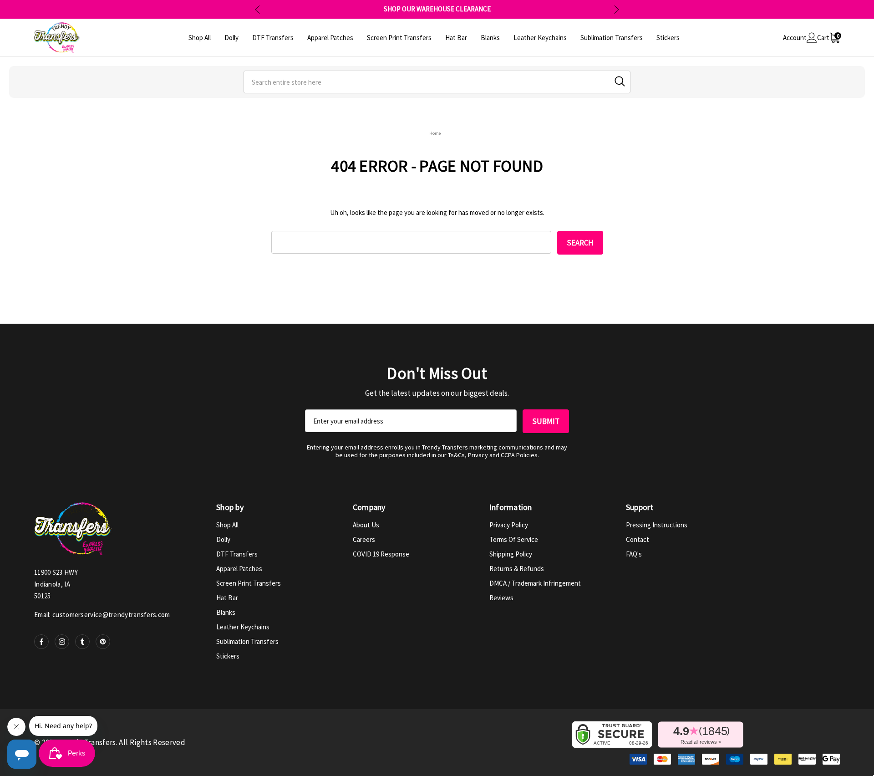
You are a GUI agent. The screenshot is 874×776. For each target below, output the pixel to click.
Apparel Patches (239, 568)
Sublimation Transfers (247, 641)
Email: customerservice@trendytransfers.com (102, 614)
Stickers (227, 656)
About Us (366, 525)
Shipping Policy (510, 554)
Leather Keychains (242, 627)
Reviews (501, 597)
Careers (364, 539)
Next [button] (616, 9)
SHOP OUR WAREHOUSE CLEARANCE (437, 9)
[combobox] (437, 82)
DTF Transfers (237, 554)
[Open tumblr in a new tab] (82, 641)
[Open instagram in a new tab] (62, 641)
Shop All (227, 525)
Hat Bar (227, 597)
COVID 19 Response (381, 554)
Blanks (225, 612)
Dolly (223, 539)
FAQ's (634, 554)
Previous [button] (257, 9)
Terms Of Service (513, 539)
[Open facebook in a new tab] (41, 641)
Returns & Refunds (516, 568)
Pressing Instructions (656, 525)
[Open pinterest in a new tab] (103, 641)
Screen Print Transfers (248, 583)
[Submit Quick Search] (619, 81)
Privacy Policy (508, 525)
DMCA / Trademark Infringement (535, 583)
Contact (637, 539)
